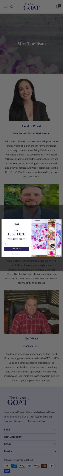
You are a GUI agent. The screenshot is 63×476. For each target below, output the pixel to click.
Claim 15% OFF (16, 249)
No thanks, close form (16, 253)
